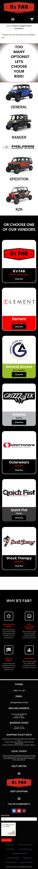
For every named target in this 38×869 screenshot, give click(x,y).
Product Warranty (11, 862)
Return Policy (27, 858)
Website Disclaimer (13, 858)
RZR (19, 209)
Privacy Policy (10, 845)
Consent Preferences (25, 849)
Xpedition (19, 179)
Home (9, 26)
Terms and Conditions (25, 845)
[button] (12, 19)
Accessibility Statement (19, 853)
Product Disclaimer (26, 862)
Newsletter (5, 815)
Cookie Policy (10, 849)
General (19, 107)
